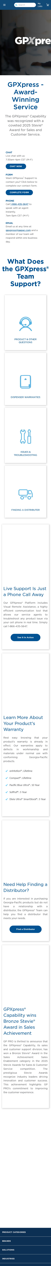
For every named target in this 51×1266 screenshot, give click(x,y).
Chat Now (16, 166)
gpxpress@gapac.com (18, 230)
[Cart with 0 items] (47, 4)
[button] (4, 4)
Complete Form (19, 192)
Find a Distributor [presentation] (25, 929)
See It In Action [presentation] (25, 637)
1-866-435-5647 (19, 204)
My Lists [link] (40, 4)
